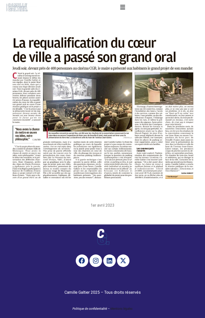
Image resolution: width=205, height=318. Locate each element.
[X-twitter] (123, 260)
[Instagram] (96, 260)
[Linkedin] (109, 260)
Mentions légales (121, 308)
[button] (122, 7)
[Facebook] (82, 260)
